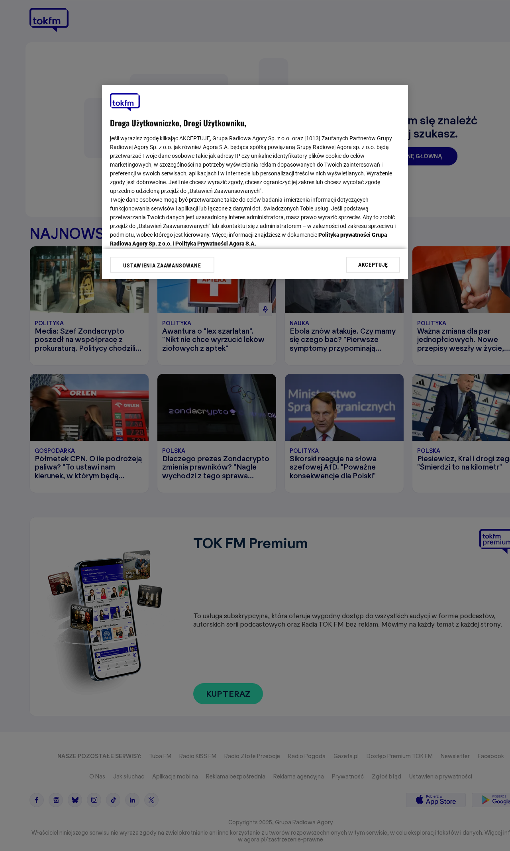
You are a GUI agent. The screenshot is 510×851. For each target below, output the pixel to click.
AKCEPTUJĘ (373, 264)
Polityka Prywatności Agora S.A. (215, 243)
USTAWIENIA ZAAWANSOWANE (162, 265)
